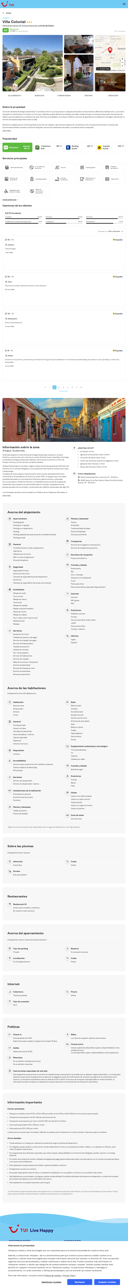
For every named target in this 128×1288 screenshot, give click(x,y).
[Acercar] (122, 59)
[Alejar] (122, 62)
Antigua (5, 18)
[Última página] (81, 387)
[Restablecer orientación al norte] (122, 66)
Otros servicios (9, 200)
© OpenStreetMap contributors (114, 70)
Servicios (39, 96)
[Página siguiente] (77, 387)
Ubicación (113, 96)
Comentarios (64, 96)
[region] (110, 53)
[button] (110, 50)
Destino (88, 96)
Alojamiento (14, 96)
